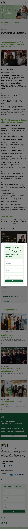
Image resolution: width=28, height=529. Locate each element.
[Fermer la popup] (25, 244)
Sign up (14, 281)
